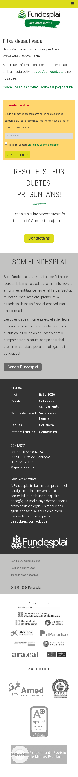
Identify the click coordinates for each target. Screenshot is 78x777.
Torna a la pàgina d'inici (57, 87)
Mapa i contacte (22, 467)
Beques (16, 425)
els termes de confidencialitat (43, 144)
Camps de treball (23, 413)
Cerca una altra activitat (20, 87)
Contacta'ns (39, 238)
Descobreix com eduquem (30, 521)
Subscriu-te (19, 155)
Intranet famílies (23, 432)
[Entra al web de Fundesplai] (39, 542)
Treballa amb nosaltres (24, 574)
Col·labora (46, 425)
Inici (14, 394)
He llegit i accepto (34, 144)
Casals (16, 401)
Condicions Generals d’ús (25, 560)
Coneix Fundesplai (23, 367)
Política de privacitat (23, 567)
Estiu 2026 (47, 394)
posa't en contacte (50, 72)
